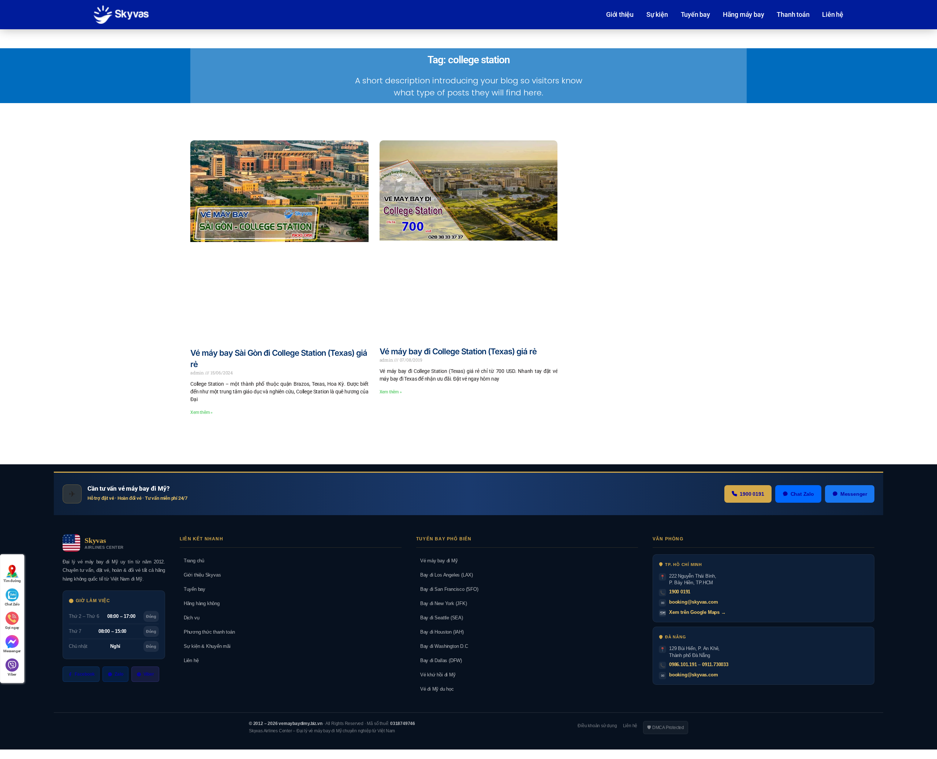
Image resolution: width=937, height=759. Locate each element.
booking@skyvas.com (693, 602)
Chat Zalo (802, 494)
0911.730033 (715, 664)
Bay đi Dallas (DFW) (439, 660)
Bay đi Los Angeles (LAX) (444, 575)
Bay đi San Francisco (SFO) (447, 589)
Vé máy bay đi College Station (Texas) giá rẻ (458, 351)
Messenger (853, 494)
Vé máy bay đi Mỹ (437, 560)
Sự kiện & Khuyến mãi (205, 646)
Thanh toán (793, 14)
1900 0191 (752, 494)
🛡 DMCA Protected (665, 727)
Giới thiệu (620, 14)
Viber (148, 674)
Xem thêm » (201, 412)
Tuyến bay (695, 14)
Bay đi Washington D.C (442, 646)
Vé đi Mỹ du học (435, 689)
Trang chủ (192, 560)
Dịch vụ (189, 617)
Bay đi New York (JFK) (441, 603)
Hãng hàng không (200, 603)
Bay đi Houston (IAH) (440, 632)
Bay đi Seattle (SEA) (439, 617)
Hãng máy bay (743, 14)
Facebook (84, 674)
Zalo (119, 674)
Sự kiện (657, 14)
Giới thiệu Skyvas (200, 575)
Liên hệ (832, 14)
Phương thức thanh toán (207, 632)
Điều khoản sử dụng (597, 725)
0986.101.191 (683, 664)
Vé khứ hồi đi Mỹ (436, 674)
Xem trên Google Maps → (697, 612)
